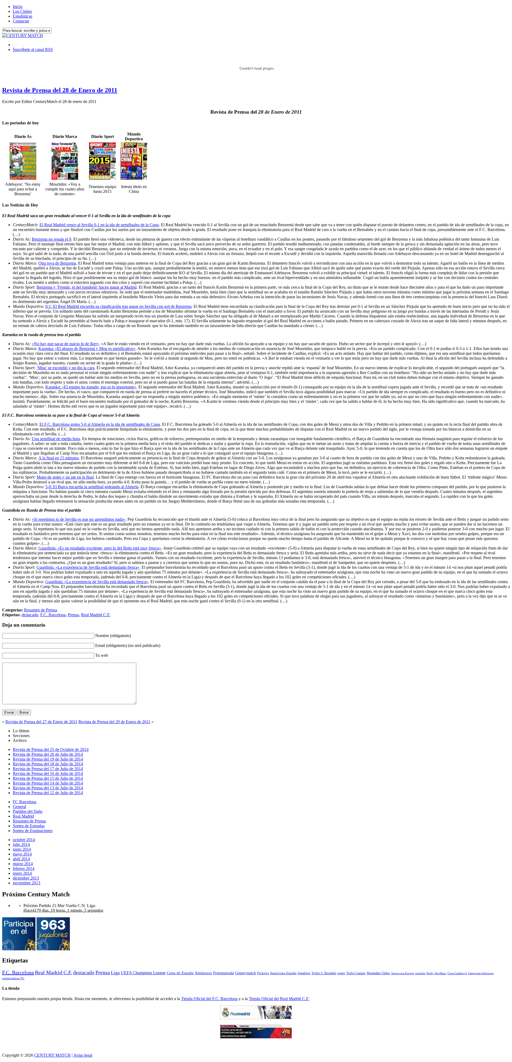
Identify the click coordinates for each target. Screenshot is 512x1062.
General (19, 806)
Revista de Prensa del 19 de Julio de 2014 (48, 759)
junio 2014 (22, 849)
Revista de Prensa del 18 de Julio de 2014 (48, 764)
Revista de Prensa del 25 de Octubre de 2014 (51, 749)
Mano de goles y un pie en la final (65, 477)
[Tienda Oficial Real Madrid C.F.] (256, 1018)
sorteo (341, 973)
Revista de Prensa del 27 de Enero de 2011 (41, 721)
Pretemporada (223, 973)
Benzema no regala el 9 (51, 239)
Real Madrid (23, 816)
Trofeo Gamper (356, 973)
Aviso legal (82, 1055)
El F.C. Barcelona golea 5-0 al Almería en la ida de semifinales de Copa (99, 424)
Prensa (73, 614)
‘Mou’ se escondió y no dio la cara (65, 367)
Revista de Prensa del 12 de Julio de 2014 (48, 792)
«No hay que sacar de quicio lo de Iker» (65, 343)
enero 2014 (22, 873)
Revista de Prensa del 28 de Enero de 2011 (59, 90)
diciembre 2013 (26, 878)
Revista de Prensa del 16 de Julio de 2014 (48, 773)
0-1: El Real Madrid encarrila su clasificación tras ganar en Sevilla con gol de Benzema (118, 306)
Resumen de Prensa (40, 610)
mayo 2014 (22, 854)
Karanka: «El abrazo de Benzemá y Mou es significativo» (86, 348)
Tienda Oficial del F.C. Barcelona (209, 998)
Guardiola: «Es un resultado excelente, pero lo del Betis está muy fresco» (99, 548)
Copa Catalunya (457, 973)
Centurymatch (245, 973)
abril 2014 (21, 859)
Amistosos (203, 973)
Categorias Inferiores (481, 973)
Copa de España (180, 972)
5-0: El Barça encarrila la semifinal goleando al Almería (91, 486)
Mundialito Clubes (378, 973)
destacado (30, 614)
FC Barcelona (24, 802)
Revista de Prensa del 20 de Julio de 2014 (48, 754)
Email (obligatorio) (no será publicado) (127, 645)
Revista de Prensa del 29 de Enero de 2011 (114, 721)
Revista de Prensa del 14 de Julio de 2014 (48, 783)
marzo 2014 (23, 863)
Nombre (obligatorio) (113, 635)
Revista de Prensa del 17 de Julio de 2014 (48, 768)
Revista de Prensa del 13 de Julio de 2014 (48, 788)
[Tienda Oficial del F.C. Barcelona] (256, 1037)
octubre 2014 (24, 839)
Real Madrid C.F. (95, 614)
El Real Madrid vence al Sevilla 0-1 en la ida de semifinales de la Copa (99, 224)
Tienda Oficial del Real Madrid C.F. (279, 998)
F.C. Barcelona (53, 614)
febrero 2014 (23, 868)
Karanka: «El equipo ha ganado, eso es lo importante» (90, 387)
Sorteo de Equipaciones (33, 830)
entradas (420, 973)
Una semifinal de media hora (56, 438)
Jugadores (304, 973)
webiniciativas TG (13, 978)
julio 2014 (21, 844)
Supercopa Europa (402, 973)
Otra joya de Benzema (57, 263)
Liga (115, 972)
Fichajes (263, 973)
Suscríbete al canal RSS (33, 49)
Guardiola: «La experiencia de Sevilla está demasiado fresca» (88, 567)
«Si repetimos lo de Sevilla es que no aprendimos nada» (78, 519)
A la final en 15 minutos (58, 458)
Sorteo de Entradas (29, 826)
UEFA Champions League (143, 972)
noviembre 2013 (26, 883)
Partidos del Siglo (27, 811)
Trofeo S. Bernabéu (323, 973)
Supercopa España (283, 973)
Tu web (101, 655)
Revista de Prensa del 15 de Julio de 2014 (48, 778)
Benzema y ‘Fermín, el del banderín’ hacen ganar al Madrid (87, 287)
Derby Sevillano (436, 973)
